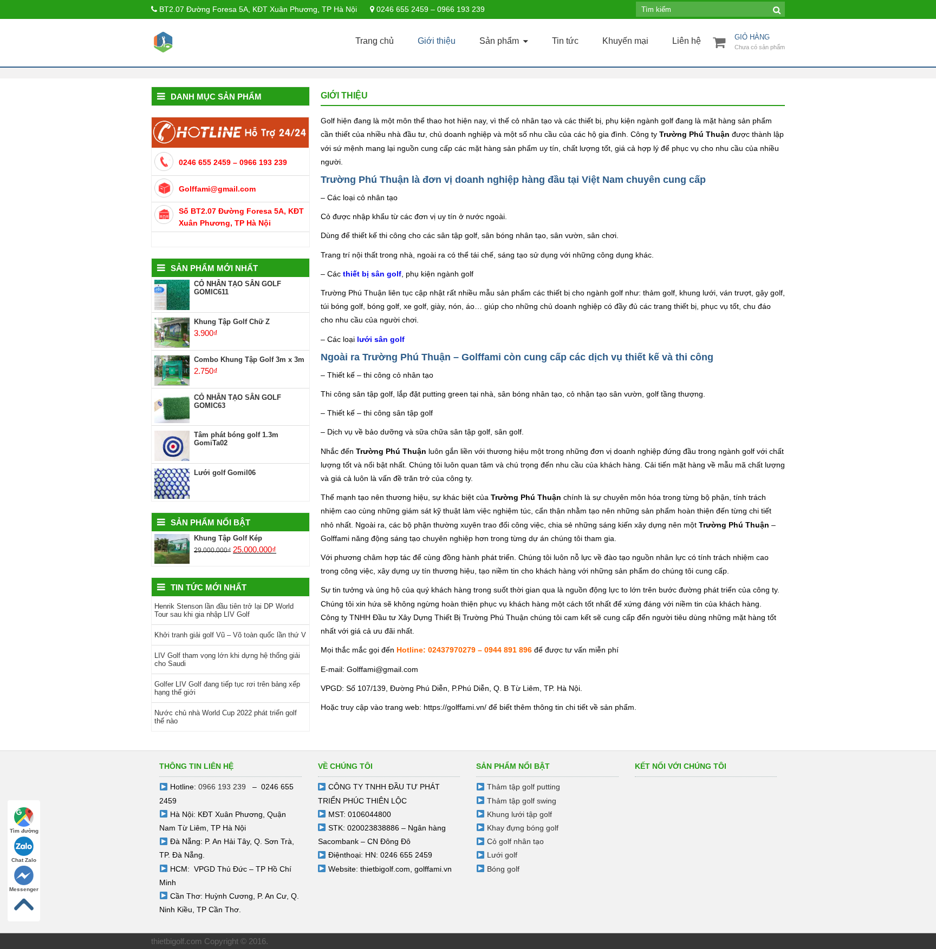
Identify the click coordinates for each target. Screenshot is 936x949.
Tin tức (565, 40)
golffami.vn (433, 869)
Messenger (23, 889)
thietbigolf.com (385, 869)
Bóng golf (503, 869)
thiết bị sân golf (372, 273)
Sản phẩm (499, 40)
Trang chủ (374, 40)
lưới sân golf (381, 339)
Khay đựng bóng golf (522, 827)
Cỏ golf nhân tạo (515, 841)
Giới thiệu (437, 40)
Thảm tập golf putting (523, 786)
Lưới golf (502, 855)
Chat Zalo (23, 860)
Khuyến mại (625, 40)
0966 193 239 (222, 786)
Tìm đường (24, 831)
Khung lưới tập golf (519, 814)
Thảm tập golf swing (521, 800)
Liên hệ (686, 40)
